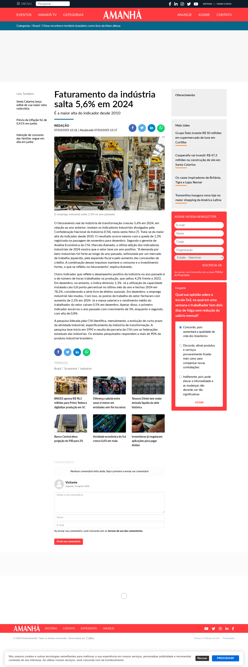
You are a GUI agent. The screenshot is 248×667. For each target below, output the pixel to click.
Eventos (24, 15)
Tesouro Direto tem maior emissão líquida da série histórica (147, 403)
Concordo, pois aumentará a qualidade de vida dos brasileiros (199, 332)
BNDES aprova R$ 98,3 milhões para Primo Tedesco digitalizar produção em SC (70, 403)
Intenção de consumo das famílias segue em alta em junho (30, 139)
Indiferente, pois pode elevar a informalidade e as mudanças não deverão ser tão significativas (198, 385)
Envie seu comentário (68, 541)
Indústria (85, 368)
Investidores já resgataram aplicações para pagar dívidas (147, 441)
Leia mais (124, 596)
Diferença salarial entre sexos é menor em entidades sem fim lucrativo (109, 403)
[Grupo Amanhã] (122, 14)
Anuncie (184, 15)
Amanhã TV (47, 15)
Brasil (57, 368)
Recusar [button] (202, 658)
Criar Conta (224, 4)
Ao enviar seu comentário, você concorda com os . (98, 531)
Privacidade (228, 638)
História (51, 628)
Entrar (207, 4)
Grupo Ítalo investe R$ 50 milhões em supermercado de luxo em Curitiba (198, 137)
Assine (204, 15)
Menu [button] (26, 4)
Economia (71, 368)
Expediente (89, 628)
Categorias (73, 15)
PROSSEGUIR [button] (225, 658)
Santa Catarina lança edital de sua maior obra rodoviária (31, 105)
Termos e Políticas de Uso (207, 638)
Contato (224, 15)
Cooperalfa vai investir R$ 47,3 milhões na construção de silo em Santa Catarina (197, 160)
